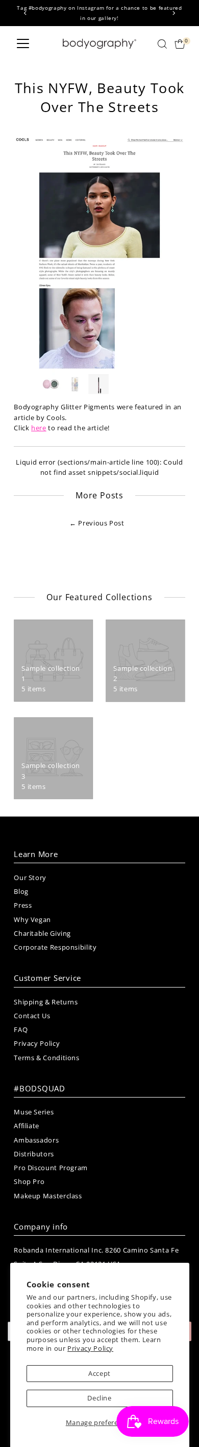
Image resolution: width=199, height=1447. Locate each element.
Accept (99, 1373)
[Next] (173, 13)
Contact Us (32, 1015)
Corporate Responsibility (55, 947)
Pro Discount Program (51, 1167)
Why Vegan (32, 919)
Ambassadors (36, 1140)
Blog (21, 891)
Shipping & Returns (46, 1001)
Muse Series (34, 1111)
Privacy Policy (90, 1348)
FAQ (21, 1029)
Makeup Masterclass (48, 1195)
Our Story (30, 877)
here (38, 427)
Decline (99, 1397)
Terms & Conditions (46, 1057)
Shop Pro (29, 1181)
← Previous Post (97, 523)
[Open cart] (180, 44)
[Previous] (25, 13)
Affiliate (26, 1125)
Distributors (34, 1153)
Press (23, 905)
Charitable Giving (42, 933)
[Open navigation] (23, 44)
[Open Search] (162, 44)
